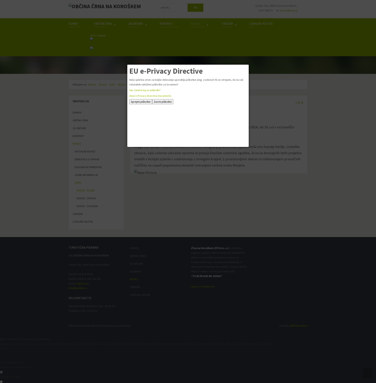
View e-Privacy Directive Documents (150, 96)
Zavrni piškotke (163, 101)
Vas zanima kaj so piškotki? (145, 90)
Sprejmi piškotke (141, 101)
